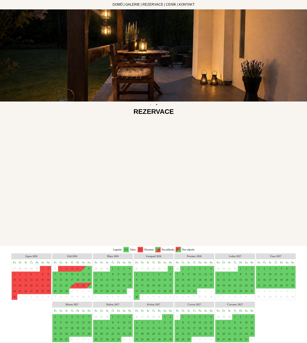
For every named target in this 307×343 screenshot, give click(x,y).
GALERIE (132, 4)
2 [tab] (157, 105)
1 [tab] (150, 105)
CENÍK (171, 4)
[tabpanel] (153, 55)
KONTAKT (187, 4)
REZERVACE (152, 4)
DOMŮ (118, 4)
